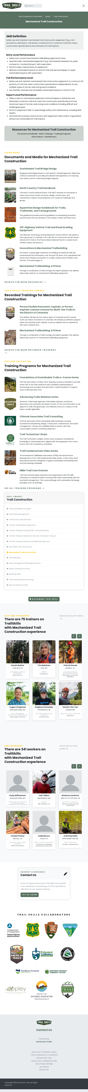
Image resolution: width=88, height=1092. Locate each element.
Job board (44, 1066)
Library (47, 16)
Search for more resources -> (25, 282)
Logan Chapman (17, 707)
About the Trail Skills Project (44, 1052)
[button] (74, 636)
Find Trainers (37, 137)
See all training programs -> (24, 488)
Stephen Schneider (44, 707)
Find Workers (50, 137)
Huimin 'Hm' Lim (70, 707)
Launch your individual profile (44, 1061)
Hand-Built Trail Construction (20, 547)
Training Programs (62, 134)
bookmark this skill (45, 599)
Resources (44, 1069)
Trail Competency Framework (30, 16)
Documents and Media (27, 134)
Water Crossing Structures (19, 569)
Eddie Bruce (44, 836)
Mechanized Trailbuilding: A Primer (40, 266)
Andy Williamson (17, 795)
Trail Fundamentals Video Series (39, 450)
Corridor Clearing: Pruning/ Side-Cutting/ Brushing (29, 530)
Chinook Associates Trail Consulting (41, 416)
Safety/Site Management (19, 514)
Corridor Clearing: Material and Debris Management (29, 541)
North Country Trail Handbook (37, 188)
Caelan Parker (18, 836)
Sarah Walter (17, 665)
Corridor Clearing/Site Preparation (22, 525)
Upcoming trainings (44, 1063)
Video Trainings (46, 134)
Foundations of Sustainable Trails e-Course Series (49, 377)
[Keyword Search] (26, 6)
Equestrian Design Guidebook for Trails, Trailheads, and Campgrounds (43, 209)
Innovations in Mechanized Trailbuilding (43, 248)
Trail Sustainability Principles (20, 509)
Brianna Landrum (70, 795)
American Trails (44, 1041)
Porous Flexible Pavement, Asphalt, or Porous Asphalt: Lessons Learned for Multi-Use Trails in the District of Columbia (47, 309)
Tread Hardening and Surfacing (21, 579)
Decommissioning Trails (18, 585)
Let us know (29, 895)
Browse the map (44, 1058)
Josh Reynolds (70, 836)
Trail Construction (61, 16)
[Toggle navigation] (83, 6)
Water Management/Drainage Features (25, 563)
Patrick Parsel (70, 665)
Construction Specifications (20, 519)
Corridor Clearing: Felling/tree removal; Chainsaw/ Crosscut (32, 536)
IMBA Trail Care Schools (34, 470)
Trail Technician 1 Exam (33, 434)
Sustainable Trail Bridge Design (38, 168)
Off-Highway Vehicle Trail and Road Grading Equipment (46, 229)
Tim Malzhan (44, 665)
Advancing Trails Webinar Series (39, 397)
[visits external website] (14, 933)
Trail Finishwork (15, 558)
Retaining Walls (15, 574)
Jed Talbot (44, 795)
